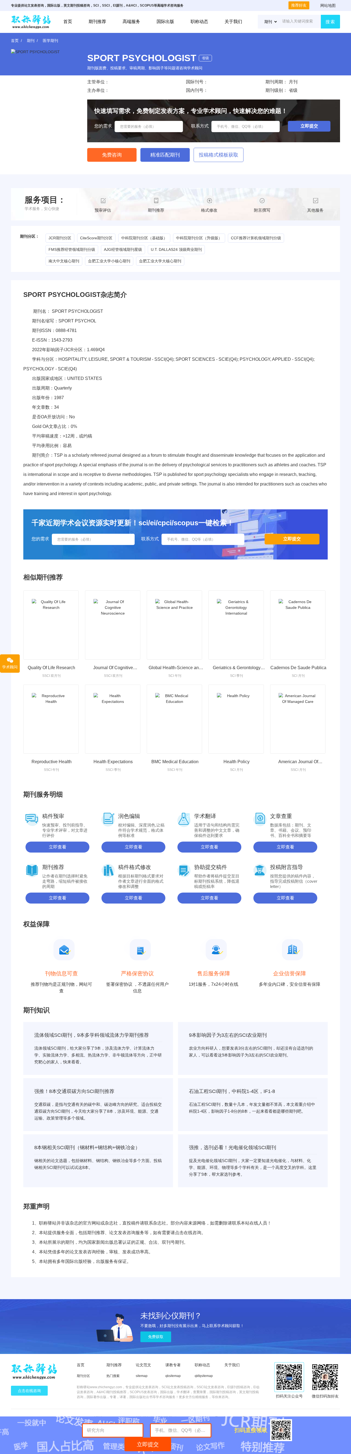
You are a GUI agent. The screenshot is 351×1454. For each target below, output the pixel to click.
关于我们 (233, 21)
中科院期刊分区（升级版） (199, 238)
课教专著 (173, 1365)
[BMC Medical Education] (174, 719)
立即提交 (148, 1444)
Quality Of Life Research (51, 667)
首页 (67, 21)
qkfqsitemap (204, 1376)
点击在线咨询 (29, 1390)
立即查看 (57, 847)
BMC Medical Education (175, 761)
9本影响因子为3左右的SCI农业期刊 (228, 1035)
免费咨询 (112, 155)
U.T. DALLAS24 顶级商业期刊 (176, 249)
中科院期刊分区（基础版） (144, 238)
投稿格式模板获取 (218, 155)
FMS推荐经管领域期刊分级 (72, 249)
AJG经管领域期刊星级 (123, 249)
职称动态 (199, 21)
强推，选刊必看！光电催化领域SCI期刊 (232, 1147)
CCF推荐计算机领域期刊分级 (256, 238)
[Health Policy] (236, 719)
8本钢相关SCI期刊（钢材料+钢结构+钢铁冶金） (87, 1147)
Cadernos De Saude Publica (298, 667)
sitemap (142, 1376)
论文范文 (143, 1365)
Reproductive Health (52, 761)
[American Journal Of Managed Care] (297, 719)
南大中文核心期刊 (64, 261)
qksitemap (173, 1376)
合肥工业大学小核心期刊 (109, 261)
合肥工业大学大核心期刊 (160, 261)
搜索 (330, 21)
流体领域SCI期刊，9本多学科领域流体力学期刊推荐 (91, 1035)
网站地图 (328, 5)
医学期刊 (50, 40)
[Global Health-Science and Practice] (174, 625)
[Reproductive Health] (51, 719)
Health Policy (236, 761)
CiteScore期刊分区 (96, 238)
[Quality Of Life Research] (51, 625)
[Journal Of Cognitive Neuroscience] (112, 625)
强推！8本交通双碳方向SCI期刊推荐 (74, 1091)
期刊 (31, 40)
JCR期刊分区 (60, 238)
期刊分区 (83, 1376)
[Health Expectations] (112, 719)
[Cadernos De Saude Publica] (297, 625)
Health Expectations (113, 761)
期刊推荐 (97, 21)
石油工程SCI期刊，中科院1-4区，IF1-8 (232, 1091)
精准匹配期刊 (165, 155)
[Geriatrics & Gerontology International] (236, 625)
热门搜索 (113, 1376)
